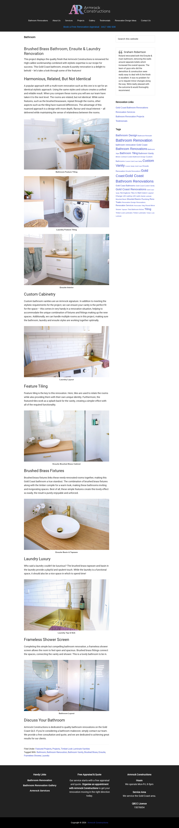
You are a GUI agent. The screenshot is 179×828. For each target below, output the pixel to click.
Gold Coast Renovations (131, 189)
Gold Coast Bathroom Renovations (132, 108)
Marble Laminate (146, 196)
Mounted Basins (134, 199)
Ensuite (102, 752)
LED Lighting (127, 196)
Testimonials (121, 121)
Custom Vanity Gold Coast (133, 166)
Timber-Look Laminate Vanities (75, 749)
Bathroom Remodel (145, 136)
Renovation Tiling (139, 205)
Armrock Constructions (98, 822)
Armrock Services (40, 790)
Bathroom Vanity (75, 752)
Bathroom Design (126, 135)
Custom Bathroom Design (136, 157)
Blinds (118, 157)
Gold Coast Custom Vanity (145, 186)
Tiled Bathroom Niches (136, 209)
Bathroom (41, 752)
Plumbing (145, 199)
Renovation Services (125, 112)
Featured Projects (43, 749)
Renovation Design (129, 202)
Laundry (45, 755)
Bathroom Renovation (57, 752)
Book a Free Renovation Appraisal (81, 27)
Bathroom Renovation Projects (130, 116)
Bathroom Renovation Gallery (39, 785)
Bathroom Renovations (131, 149)
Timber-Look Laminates (124, 213)
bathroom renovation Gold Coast (131, 145)
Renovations (140, 202)
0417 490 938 (108, 27)
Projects (56, 749)
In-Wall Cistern (141, 193)
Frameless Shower (32, 755)
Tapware (124, 209)
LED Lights (136, 196)
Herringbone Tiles (127, 193)
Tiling (148, 209)
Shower (118, 209)
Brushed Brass (91, 752)
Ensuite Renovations (133, 171)
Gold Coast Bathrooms (125, 185)
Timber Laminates (139, 213)
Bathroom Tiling (129, 153)
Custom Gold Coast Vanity (133, 161)
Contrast (124, 157)
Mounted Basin (121, 199)
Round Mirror (150, 205)
